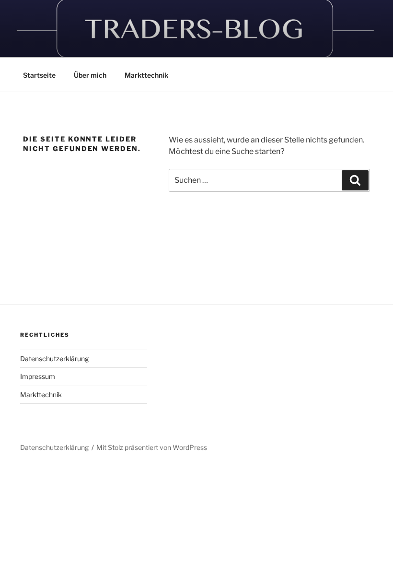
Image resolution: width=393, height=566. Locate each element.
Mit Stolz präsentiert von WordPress (151, 447)
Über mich (90, 75)
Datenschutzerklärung (54, 358)
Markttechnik (146, 75)
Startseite (39, 75)
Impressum (37, 376)
